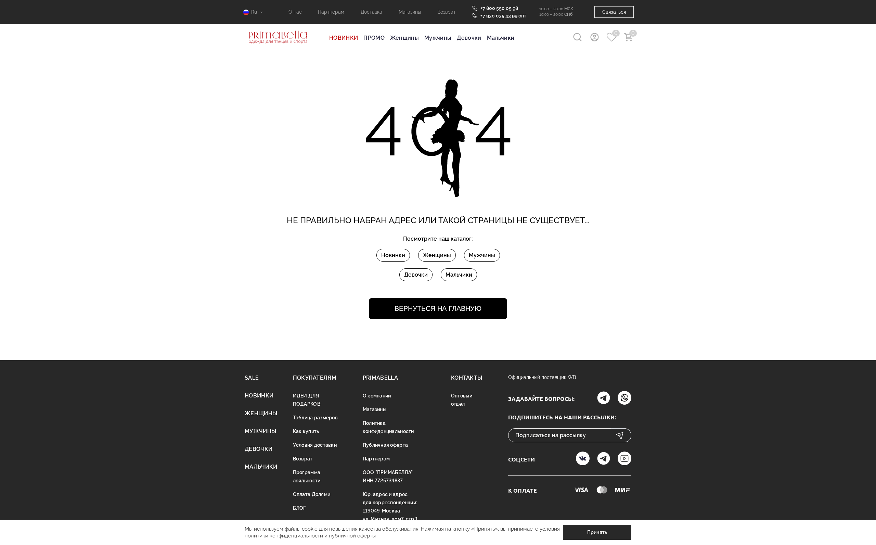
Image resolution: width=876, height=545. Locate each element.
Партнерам (331, 12)
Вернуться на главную (438, 308)
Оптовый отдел (461, 400)
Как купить (306, 431)
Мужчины (437, 38)
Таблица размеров (315, 417)
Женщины (404, 38)
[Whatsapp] (624, 398)
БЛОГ (299, 508)
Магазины (410, 12)
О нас (295, 12)
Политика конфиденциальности (388, 427)
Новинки (393, 255)
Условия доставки (315, 445)
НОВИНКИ (343, 38)
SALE (252, 378)
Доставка (371, 12)
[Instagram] (603, 398)
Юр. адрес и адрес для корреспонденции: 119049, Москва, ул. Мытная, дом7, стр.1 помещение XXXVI (390, 511)
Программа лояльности (307, 476)
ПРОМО (374, 38)
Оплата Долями (312, 494)
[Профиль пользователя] (595, 37)
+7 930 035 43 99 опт (503, 15)
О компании (377, 395)
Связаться (614, 12)
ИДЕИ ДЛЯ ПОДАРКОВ (306, 400)
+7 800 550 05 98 (499, 8)
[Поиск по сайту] (577, 37)
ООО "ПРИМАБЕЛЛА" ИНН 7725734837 (388, 476)
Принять (597, 532)
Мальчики (501, 38)
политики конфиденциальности (284, 536)
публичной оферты (352, 536)
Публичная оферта (385, 445)
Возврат (446, 12)
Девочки (469, 38)
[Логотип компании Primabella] (278, 48)
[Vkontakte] (583, 459)
